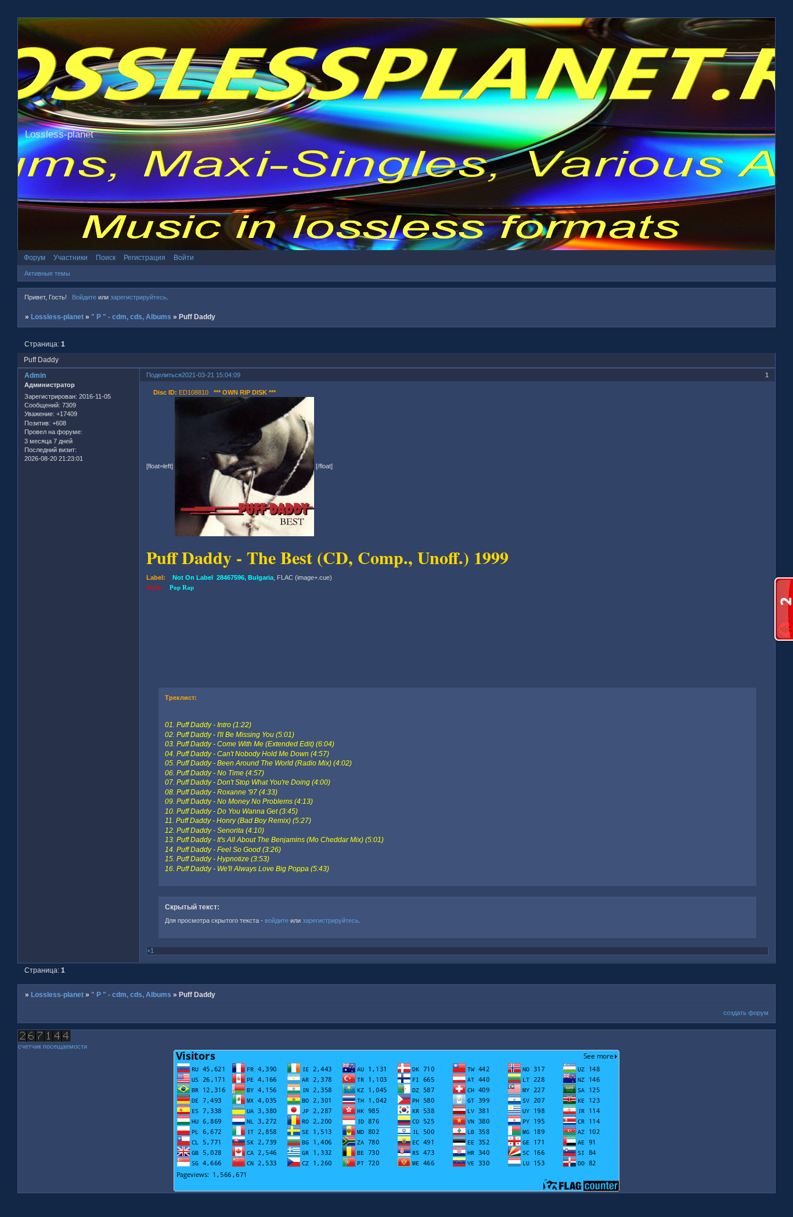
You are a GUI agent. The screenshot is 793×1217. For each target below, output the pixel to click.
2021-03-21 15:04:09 (211, 374)
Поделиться (164, 374)
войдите (277, 920)
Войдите (84, 297)
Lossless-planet (57, 317)
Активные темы (47, 273)
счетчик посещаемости (52, 1046)
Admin (35, 375)
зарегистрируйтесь (138, 297)
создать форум (746, 1012)
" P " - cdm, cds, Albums (131, 317)
